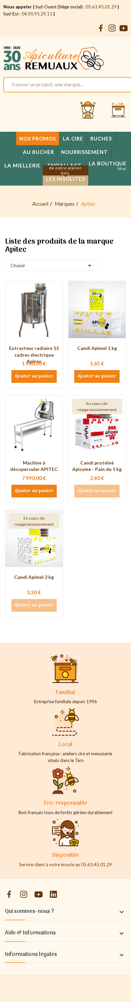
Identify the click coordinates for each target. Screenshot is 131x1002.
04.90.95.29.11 (36, 13)
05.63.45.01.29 (101, 6)
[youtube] (124, 28)
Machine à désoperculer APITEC (34, 466)
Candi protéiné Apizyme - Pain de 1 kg (97, 466)
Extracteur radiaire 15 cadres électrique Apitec (34, 354)
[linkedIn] (53, 894)
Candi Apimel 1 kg (97, 348)
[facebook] (101, 28)
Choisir (52, 266)
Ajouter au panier (34, 376)
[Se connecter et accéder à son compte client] (88, 110)
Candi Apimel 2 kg (34, 577)
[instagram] (112, 28)
